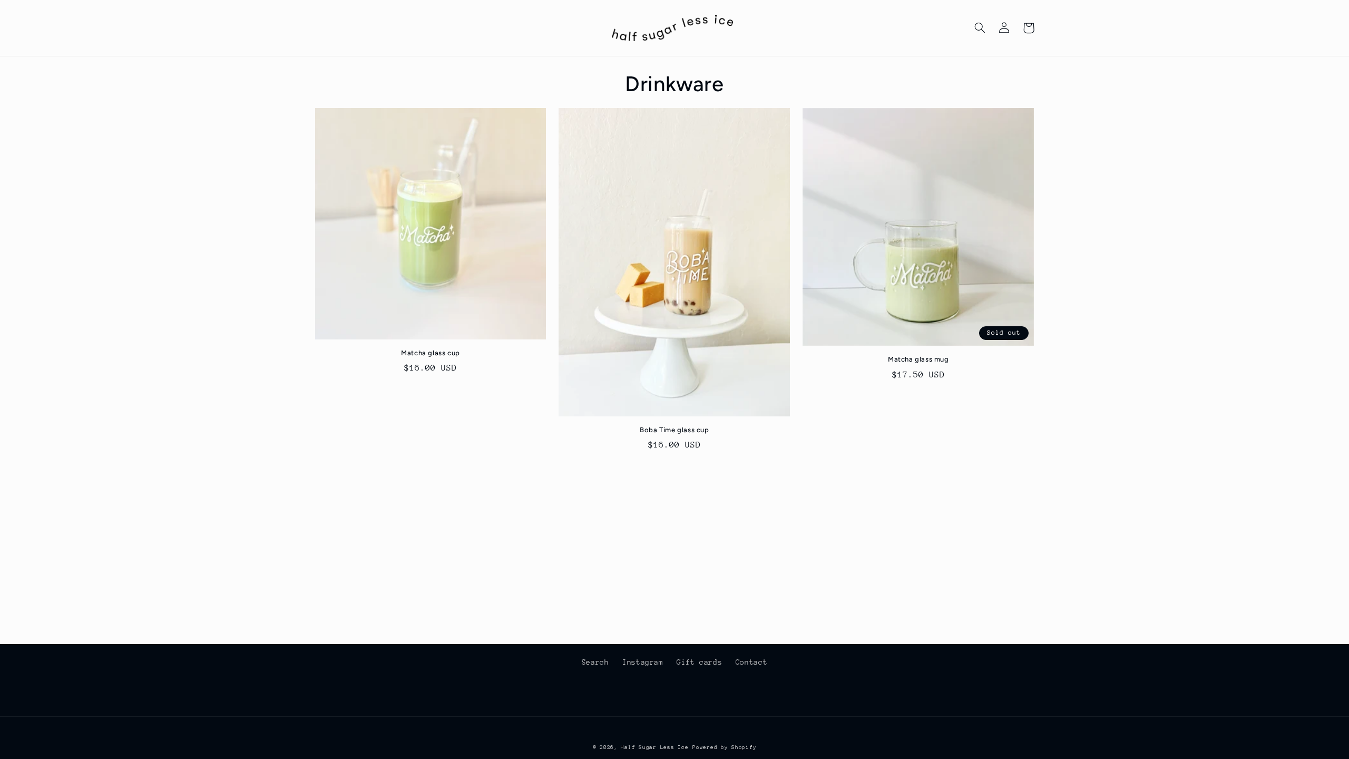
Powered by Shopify (724, 747)
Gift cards (699, 662)
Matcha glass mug (918, 359)
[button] (980, 28)
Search (595, 662)
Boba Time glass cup (674, 430)
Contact (751, 662)
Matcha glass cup (430, 353)
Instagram (642, 662)
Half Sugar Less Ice (654, 747)
